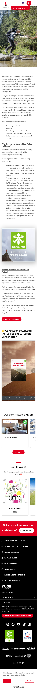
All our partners (12, 581)
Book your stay (19, 8)
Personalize (18, 687)
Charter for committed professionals (23, 12)
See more (18, 452)
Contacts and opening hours (18, 616)
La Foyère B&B (10, 437)
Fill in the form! (12, 319)
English (23, 3)
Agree (7, 681)
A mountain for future (14, 541)
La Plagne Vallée (11, 422)
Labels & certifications (14, 575)
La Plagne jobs (10, 558)
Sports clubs (10, 569)
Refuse (29, 681)
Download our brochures (16, 546)
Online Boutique (11, 552)
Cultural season (15, 508)
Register (27, 530)
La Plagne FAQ (10, 563)
